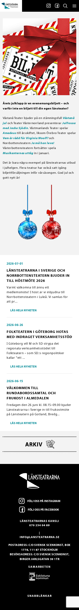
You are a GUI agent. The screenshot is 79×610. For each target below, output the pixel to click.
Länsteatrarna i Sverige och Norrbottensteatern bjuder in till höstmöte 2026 (38, 275)
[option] (39, 576)
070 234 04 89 (39, 525)
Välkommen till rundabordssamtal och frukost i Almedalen (31, 392)
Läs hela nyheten (23, 310)
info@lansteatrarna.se (40, 537)
